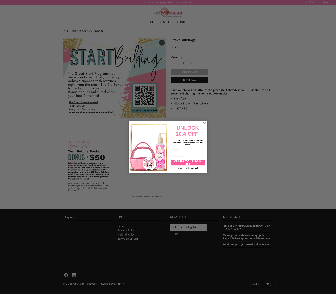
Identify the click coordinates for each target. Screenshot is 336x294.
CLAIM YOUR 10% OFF (187, 162)
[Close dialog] (204, 123)
